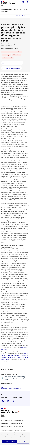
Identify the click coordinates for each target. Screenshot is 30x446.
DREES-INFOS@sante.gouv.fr (12, 388)
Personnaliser (23, 442)
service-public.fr (18, 426)
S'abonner (23, 430)
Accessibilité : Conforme (7, 430)
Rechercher (23, 2)
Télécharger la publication (13, 63)
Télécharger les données (13, 68)
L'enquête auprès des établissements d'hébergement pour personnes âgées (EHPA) (15, 378)
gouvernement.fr (15, 423)
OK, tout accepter (9, 441)
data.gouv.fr (4, 423)
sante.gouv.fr (17, 420)
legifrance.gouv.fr (6, 426)
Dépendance (16, 55)
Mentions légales (12, 432)
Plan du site (3, 432)
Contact (17, 430)
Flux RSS (21, 432)
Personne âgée (6, 55)
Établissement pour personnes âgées (11, 52)
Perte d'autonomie (7, 58)
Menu (27, 2)
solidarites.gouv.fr (6, 420)
